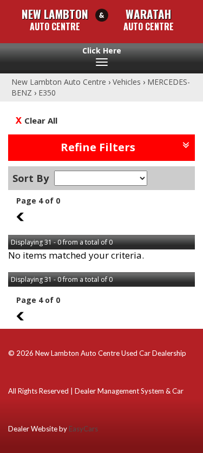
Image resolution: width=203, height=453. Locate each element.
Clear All (40, 120)
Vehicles (127, 82)
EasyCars (83, 428)
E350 (47, 92)
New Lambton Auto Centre (58, 82)
